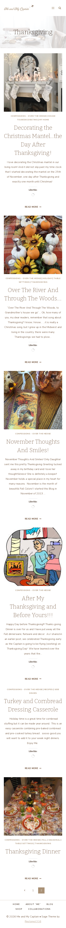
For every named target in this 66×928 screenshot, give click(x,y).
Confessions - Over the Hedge (28, 116)
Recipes (48, 689)
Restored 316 (33, 921)
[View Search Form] (60, 8)
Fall (44, 840)
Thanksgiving (39, 282)
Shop (19, 909)
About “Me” (33, 904)
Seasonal (54, 840)
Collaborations (39, 909)
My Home (44, 119)
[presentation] (33, 82)
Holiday (47, 278)
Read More (33, 207)
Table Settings (24, 843)
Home (16, 904)
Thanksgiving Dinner (32, 851)
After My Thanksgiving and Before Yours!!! (33, 607)
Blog (50, 904)
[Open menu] (53, 7)
